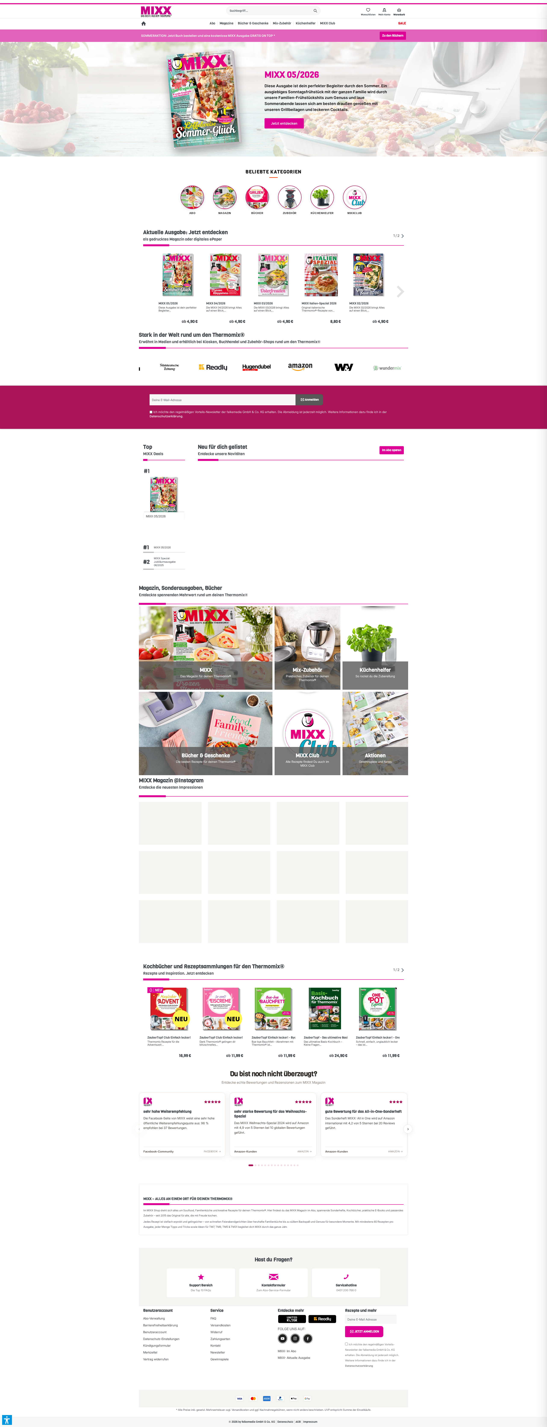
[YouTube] (282, 1338)
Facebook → (212, 1151)
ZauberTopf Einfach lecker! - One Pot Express (378, 1037)
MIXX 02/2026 (359, 303)
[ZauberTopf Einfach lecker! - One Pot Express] (378, 1009)
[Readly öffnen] (164, 368)
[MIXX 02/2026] (368, 275)
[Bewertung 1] (251, 1165)
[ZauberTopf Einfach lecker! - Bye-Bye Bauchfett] (273, 1009)
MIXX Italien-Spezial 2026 (319, 303)
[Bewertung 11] (285, 1165)
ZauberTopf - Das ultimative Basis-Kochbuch (325, 1037)
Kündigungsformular (157, 1345)
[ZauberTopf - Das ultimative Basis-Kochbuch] (325, 1009)
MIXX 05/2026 (168, 303)
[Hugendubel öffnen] (207, 368)
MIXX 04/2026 (215, 303)
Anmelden (312, 400)
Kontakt (215, 1345)
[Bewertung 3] (259, 1165)
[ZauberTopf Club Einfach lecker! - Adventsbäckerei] (169, 1009)
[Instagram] (295, 1338)
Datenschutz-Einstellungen (161, 1339)
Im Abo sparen (391, 450)
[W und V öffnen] (295, 368)
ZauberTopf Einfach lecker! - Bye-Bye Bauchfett (273, 1037)
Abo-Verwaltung (154, 1318)
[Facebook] (308, 1338)
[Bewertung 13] (291, 1165)
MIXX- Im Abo (287, 1351)
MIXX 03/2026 (263, 303)
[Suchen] (315, 10)
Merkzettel (150, 1352)
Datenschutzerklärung (166, 416)
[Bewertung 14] (294, 1165)
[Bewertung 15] (297, 1165)
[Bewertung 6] (268, 1165)
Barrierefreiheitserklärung (160, 1325)
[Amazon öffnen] (251, 368)
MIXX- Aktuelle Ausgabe (294, 1357)
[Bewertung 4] (262, 1165)
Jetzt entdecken (284, 123)
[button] (7, 1420)
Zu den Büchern (392, 36)
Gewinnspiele (219, 1359)
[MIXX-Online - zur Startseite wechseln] (156, 11)
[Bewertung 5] (265, 1165)
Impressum (310, 1422)
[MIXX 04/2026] (225, 275)
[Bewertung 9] (278, 1165)
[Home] (143, 24)
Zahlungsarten (220, 1339)
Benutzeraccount (154, 1332)
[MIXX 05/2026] (178, 275)
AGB (298, 1422)
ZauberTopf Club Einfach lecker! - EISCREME (221, 1037)
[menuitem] (273, 10)
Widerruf (216, 1332)
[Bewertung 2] (255, 1165)
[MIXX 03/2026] (273, 275)
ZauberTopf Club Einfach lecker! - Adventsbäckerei (169, 1037)
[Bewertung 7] (272, 1165)
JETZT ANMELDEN (366, 1332)
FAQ (213, 1318)
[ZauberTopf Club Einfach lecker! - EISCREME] (221, 1009)
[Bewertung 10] (281, 1165)
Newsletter (217, 1352)
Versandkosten (220, 1325)
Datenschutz (285, 1422)
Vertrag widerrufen (156, 1359)
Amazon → (304, 1151)
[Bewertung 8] (275, 1165)
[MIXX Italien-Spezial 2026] (321, 275)
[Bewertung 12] (288, 1165)
